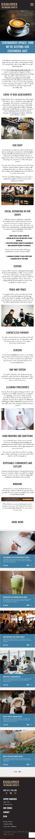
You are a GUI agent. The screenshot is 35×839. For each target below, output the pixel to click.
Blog (5, 816)
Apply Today (6, 802)
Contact (6, 812)
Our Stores (7, 808)
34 (19, 772)
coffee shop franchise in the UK (20, 70)
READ (28, 565)
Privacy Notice (8, 822)
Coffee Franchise (10, 799)
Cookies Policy (8, 824)
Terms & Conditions (10, 826)
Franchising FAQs (7, 804)
